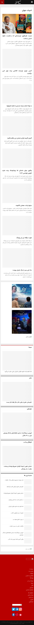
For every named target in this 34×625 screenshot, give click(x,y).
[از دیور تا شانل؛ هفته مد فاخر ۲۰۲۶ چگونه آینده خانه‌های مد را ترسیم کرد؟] (28, 521)
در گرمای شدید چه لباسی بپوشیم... (15, 500)
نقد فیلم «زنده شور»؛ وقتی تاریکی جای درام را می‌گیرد (18, 371)
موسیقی (31, 587)
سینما (32, 583)
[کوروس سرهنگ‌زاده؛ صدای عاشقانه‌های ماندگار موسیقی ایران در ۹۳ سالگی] (17, 422)
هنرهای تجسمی (29, 590)
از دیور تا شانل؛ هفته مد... (17, 519)
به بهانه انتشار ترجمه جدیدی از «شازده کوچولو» (19, 106)
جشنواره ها (30, 593)
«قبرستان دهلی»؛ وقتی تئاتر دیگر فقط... (14, 487)
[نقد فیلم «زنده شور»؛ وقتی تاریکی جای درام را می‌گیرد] (17, 360)
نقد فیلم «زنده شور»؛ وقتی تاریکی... (15, 506)
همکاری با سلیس (29, 576)
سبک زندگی (30, 595)
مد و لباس (31, 597)
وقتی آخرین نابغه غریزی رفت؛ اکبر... (15, 539)
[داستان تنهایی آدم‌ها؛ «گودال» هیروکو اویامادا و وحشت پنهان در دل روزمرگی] (17, 455)
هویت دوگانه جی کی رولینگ (24, 238)
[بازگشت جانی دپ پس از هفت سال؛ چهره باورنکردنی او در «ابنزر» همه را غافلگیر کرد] (28, 527)
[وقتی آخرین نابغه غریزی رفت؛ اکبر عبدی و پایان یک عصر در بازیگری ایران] (28, 540)
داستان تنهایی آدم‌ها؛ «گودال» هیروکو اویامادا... (13, 493)
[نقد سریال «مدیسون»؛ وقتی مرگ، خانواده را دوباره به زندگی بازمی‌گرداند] (28, 481)
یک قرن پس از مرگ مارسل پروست (22, 270)
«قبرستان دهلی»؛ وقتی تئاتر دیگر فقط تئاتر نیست (19, 402)
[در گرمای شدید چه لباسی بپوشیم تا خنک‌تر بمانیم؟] (28, 501)
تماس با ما (31, 571)
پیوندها (31, 578)
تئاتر (32, 585)
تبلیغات (31, 573)
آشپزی (31, 599)
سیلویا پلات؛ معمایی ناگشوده (24, 205)
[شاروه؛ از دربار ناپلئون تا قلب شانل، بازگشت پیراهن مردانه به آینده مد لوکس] (28, 514)
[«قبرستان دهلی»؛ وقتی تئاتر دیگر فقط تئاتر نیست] (17, 391)
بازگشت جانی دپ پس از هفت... (16, 526)
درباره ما (31, 569)
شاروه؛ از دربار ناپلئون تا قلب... (16, 513)
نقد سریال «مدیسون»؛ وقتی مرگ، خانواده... (13, 480)
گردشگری (31, 601)
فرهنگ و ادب (30, 581)
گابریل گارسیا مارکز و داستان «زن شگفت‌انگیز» (19, 138)
